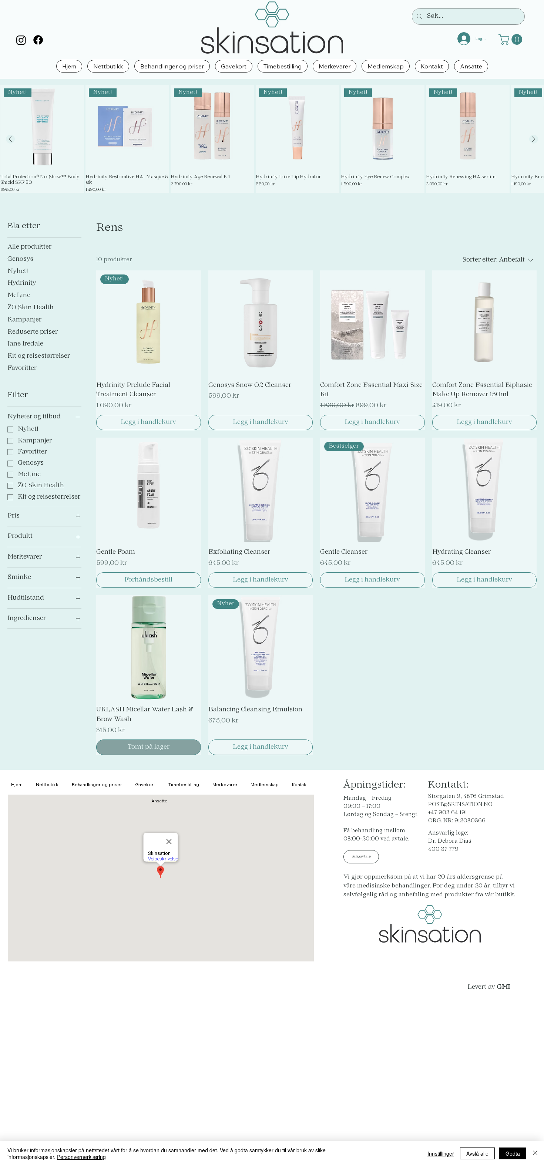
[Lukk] (535, 1153)
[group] (272, 139)
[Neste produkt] (533, 139)
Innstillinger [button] (440, 1153)
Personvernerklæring (81, 1156)
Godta (513, 1153)
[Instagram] (21, 40)
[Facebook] (38, 40)
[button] (511, 39)
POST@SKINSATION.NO (460, 804)
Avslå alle (477, 1153)
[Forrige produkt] (10, 139)
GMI (503, 987)
